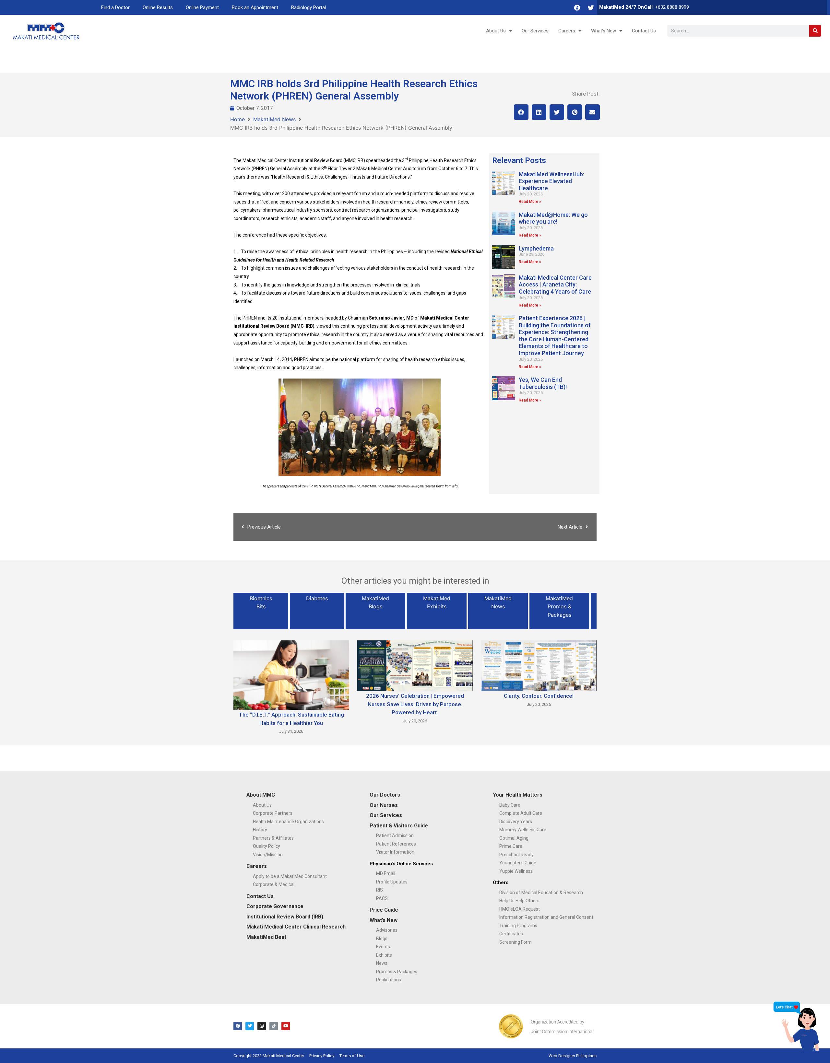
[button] (521, 112)
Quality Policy (266, 846)
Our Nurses (384, 805)
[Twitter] (591, 7)
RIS (379, 890)
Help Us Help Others (519, 900)
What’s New (603, 31)
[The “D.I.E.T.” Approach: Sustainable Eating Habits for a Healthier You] (291, 675)
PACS (382, 898)
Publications (388, 979)
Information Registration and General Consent (546, 917)
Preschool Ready (516, 854)
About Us (496, 31)
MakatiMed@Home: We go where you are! (553, 218)
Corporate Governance (274, 906)
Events (383, 946)
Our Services (535, 31)
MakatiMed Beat (266, 937)
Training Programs (518, 925)
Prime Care (510, 846)
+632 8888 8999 (672, 7)
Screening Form (515, 942)
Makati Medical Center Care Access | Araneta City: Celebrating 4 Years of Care (555, 284)
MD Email (385, 873)
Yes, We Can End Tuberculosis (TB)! (543, 383)
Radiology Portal (308, 7)
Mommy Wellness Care (522, 829)
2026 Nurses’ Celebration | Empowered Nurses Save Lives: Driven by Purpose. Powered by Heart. (415, 704)
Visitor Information (395, 852)
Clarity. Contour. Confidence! (539, 696)
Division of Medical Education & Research (541, 892)
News (381, 963)
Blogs (381, 938)
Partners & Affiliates (273, 838)
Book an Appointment (255, 7)
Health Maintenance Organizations (288, 821)
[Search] (815, 31)
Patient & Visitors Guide (399, 826)
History (260, 829)
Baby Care (509, 805)
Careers (566, 31)
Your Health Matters (517, 795)
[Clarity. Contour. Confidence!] (539, 665)
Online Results (158, 7)
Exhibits (384, 955)
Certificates (511, 933)
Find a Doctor (115, 7)
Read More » (530, 201)
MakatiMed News (274, 119)
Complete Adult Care (520, 813)
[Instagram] (261, 1026)
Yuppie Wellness (516, 871)
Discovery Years (515, 821)
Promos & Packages (396, 971)
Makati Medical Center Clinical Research (296, 927)
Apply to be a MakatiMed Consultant (290, 876)
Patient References (396, 844)
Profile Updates (392, 881)
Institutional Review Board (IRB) (284, 917)
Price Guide (384, 910)
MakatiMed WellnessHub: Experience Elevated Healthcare (551, 181)
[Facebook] (577, 7)
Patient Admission (395, 835)
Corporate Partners (272, 813)
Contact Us (644, 31)
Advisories (386, 930)
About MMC (260, 795)
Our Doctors (385, 795)
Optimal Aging (513, 838)
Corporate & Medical (273, 884)
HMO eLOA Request (519, 909)
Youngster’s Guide (517, 862)
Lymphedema (536, 248)
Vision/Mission (268, 854)
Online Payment (202, 7)
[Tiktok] (273, 1026)
